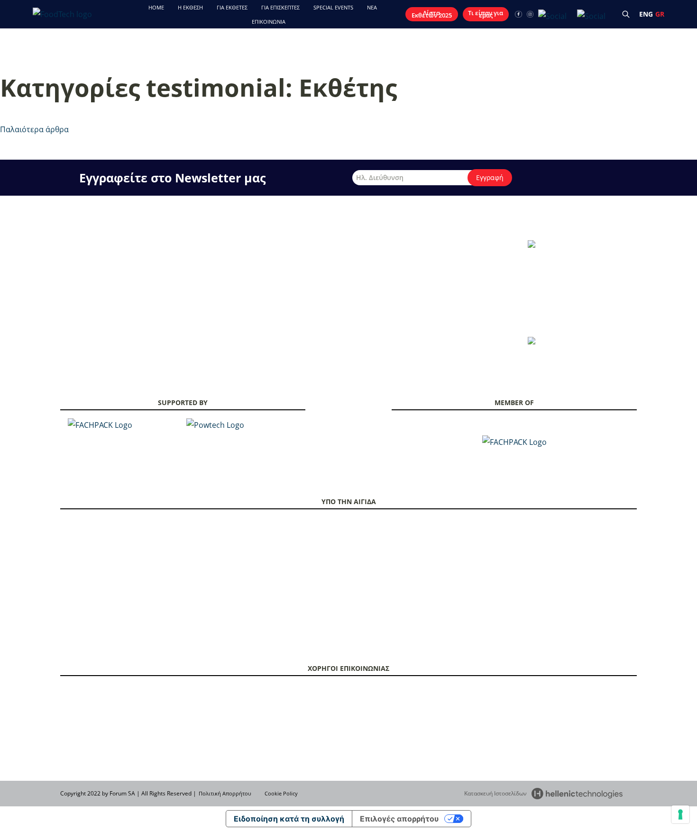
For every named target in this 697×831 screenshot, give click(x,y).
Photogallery (427, 257)
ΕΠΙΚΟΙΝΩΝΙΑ (268, 21)
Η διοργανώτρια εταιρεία (93, 270)
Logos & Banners (199, 331)
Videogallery (427, 270)
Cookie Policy (281, 793)
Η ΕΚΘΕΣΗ (190, 7)
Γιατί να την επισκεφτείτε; (329, 307)
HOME (156, 7)
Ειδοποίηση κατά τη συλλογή (289, 818)
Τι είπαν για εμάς (485, 14)
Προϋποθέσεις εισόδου (324, 282)
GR (659, 13)
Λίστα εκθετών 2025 (203, 257)
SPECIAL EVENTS (333, 7)
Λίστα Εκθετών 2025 (432, 14)
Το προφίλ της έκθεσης (90, 245)
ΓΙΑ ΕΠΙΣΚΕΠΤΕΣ (280, 7)
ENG (646, 13)
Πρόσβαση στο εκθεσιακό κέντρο (220, 319)
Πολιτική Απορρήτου (225, 793)
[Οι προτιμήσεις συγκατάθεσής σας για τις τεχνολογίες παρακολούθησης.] (680, 814)
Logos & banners (433, 245)
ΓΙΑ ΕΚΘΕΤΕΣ (232, 7)
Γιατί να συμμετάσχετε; (207, 245)
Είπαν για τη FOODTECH (209, 307)
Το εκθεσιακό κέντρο (87, 282)
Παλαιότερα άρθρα (34, 129)
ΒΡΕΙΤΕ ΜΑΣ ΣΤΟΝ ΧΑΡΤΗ (571, 331)
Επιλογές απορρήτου (399, 818)
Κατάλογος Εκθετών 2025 (210, 270)
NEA (372, 7)
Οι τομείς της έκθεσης (89, 257)
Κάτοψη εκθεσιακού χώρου (212, 294)
